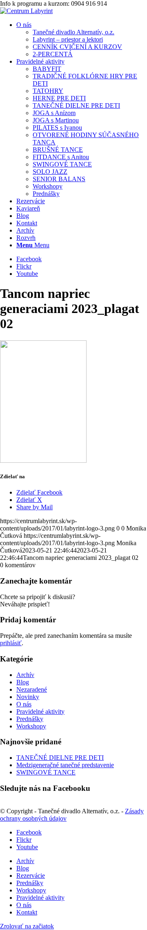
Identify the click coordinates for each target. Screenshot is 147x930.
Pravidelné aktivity (40, 711)
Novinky (27, 696)
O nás (23, 704)
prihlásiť (11, 642)
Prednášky (29, 718)
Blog (22, 682)
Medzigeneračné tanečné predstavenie (65, 764)
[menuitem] (81, 39)
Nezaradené (31, 689)
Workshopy (31, 726)
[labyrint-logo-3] (26, 10)
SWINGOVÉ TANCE (46, 772)
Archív (25, 674)
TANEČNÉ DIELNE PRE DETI (60, 757)
